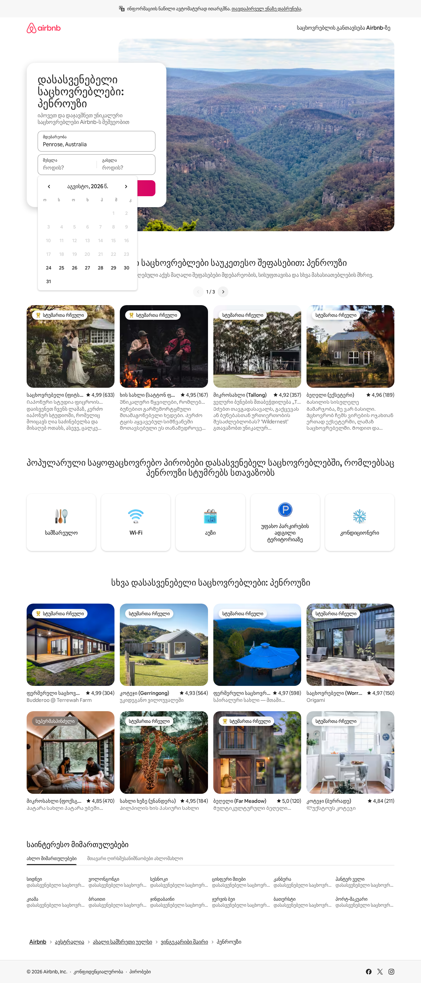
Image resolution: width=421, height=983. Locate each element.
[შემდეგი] (223, 291)
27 (87, 268)
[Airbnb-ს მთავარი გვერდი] (44, 27)
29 (113, 268)
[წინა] (198, 291)
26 (74, 268)
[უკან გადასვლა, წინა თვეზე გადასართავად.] (49, 187)
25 (61, 268)
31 (48, 281)
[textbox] (67, 168)
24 (48, 268)
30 (126, 268)
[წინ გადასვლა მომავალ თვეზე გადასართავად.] (126, 187)
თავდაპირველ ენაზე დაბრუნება (266, 9)
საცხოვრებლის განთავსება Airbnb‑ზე (343, 27)
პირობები (140, 972)
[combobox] (96, 144)
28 (100, 268)
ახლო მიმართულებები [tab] (52, 858)
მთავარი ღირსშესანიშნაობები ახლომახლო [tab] (135, 858)
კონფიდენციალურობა (98, 972)
